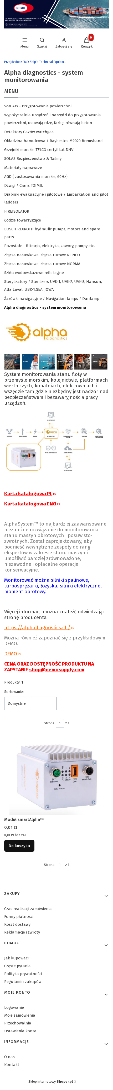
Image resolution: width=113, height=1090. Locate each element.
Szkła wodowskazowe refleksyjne (34, 272)
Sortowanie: (14, 692)
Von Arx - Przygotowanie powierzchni (37, 106)
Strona (49, 723)
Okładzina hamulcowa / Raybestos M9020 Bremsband (53, 140)
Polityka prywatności (23, 973)
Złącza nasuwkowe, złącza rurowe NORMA (42, 263)
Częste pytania (17, 966)
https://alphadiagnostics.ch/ (37, 628)
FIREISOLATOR (16, 211)
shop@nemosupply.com (56, 670)
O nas (9, 1056)
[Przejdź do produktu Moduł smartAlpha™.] (56, 775)
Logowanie (14, 1007)
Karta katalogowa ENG (30, 504)
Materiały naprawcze (23, 167)
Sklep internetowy (50, 1081)
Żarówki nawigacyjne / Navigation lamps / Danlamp (51, 298)
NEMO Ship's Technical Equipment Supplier (35, 62)
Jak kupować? (16, 958)
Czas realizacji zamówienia (28, 908)
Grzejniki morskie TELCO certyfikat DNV (38, 149)
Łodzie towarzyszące (22, 220)
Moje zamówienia (19, 1015)
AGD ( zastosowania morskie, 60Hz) (36, 176)
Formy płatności (18, 916)
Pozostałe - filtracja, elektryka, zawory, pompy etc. (49, 245)
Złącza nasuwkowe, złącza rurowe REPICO (42, 255)
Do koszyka (19, 845)
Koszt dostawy (17, 924)
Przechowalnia (17, 1023)
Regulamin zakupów (23, 981)
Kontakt (11, 1064)
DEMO (10, 654)
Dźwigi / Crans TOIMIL (23, 185)
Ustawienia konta (20, 1031)
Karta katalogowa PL (28, 494)
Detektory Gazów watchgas (29, 132)
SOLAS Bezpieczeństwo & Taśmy (32, 158)
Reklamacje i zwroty (22, 932)
